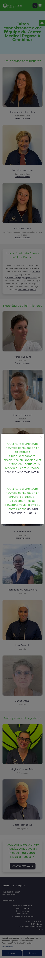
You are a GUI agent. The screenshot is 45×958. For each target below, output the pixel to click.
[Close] (41, 437)
